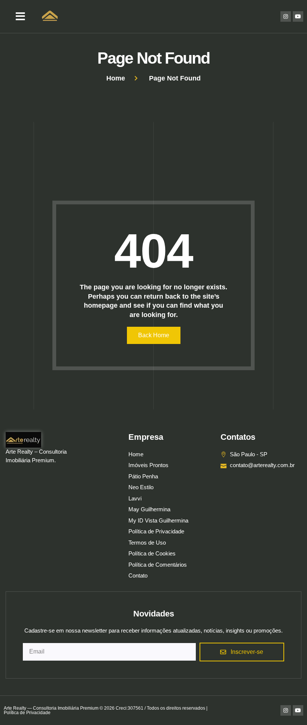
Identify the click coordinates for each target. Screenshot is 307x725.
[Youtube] (298, 16)
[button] (20, 16)
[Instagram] (285, 16)
